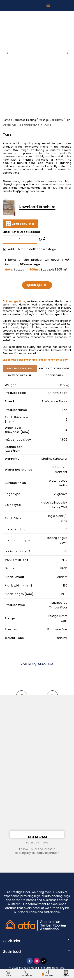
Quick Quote (37, 285)
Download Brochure (37, 206)
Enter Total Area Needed (21, 232)
